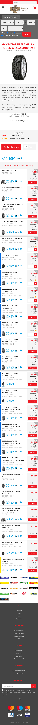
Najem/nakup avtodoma (19, 671)
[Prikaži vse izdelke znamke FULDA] (14, 583)
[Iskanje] (35, 2)
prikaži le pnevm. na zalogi (10, 35)
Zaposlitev (19, 619)
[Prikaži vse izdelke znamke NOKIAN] (4, 594)
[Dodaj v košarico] (35, 249)
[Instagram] (20, 699)
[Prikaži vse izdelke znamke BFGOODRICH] (24, 578)
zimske (11, 33)
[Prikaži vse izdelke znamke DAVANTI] (14, 594)
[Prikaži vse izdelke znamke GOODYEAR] (33, 578)
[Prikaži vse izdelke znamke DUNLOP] (4, 583)
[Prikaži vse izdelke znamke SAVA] (24, 583)
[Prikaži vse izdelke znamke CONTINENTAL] (14, 588)
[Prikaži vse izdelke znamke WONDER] (33, 594)
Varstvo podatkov (19, 633)
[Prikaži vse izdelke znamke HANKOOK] (33, 588)
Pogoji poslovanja (19, 630)
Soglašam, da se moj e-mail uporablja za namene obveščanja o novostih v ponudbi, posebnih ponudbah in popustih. (18, 692)
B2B (19, 639)
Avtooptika (19, 656)
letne (4, 33)
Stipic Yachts (19, 673)
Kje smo (19, 613)
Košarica (34, 7)
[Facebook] (17, 699)
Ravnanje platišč (19, 659)
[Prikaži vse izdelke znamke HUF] (24, 594)
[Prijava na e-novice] (33, 686)
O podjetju (19, 610)
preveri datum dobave (18, 139)
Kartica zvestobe (19, 636)
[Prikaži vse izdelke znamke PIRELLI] (33, 583)
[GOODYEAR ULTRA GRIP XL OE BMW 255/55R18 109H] (19, 67)
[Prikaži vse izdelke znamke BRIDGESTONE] (4, 588)
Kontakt (19, 616)
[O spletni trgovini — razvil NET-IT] (32, 722)
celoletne (18, 33)
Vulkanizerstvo (19, 650)
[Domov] (19, 9)
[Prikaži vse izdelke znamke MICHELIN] (4, 578)
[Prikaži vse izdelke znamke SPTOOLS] (4, 599)
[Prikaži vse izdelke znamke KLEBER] (14, 578)
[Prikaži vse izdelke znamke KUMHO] (24, 588)
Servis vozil (19, 653)
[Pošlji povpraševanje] (32, 182)
